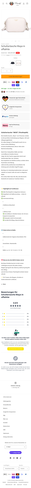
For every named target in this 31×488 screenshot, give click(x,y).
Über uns (5, 419)
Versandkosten (7, 404)
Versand (7, 55)
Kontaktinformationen (23, 482)
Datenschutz (6, 426)
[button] (3, 3)
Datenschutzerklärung (12, 482)
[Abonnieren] (24, 447)
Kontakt (5, 422)
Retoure (5, 408)
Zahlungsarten (7, 401)
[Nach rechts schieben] (19, 41)
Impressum (6, 433)
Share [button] (4, 284)
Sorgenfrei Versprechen (9, 412)
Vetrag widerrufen (8, 437)
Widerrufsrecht (9, 484)
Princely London (14, 480)
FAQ (4, 415)
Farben (15, 58)
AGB (4, 429)
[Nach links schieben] (12, 41)
